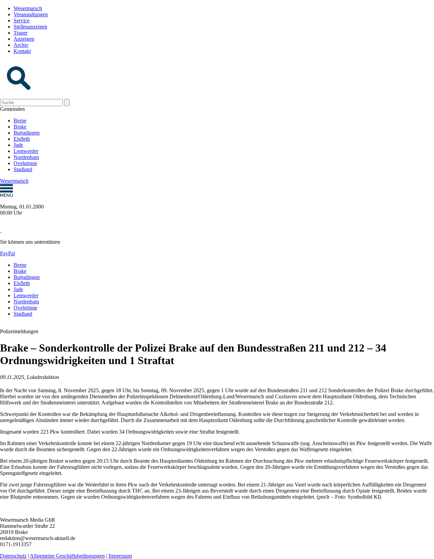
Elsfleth (22, 139)
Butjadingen (27, 133)
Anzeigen (24, 39)
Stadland (23, 169)
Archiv (21, 45)
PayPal (7, 253)
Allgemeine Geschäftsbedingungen (67, 556)
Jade (18, 145)
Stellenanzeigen (30, 26)
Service (21, 20)
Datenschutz (13, 556)
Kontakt (22, 51)
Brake (20, 126)
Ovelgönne (25, 163)
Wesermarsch (28, 8)
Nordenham (26, 157)
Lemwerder (26, 151)
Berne (20, 120)
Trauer (20, 33)
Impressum (120, 556)
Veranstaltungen (31, 14)
